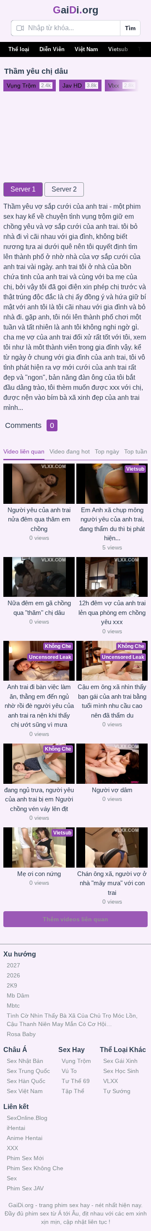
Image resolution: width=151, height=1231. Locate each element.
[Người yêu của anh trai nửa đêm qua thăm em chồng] (39, 484)
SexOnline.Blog (27, 1117)
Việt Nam (86, 49)
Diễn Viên (52, 49)
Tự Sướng (116, 1091)
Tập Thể (73, 1091)
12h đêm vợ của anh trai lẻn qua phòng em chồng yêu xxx (112, 612)
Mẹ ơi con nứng (39, 873)
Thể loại (18, 49)
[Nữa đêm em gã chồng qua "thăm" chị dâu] (39, 577)
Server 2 (64, 189)
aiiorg (76, 10)
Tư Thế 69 (76, 1081)
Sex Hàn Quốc (26, 1081)
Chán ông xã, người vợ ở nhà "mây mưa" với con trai (112, 883)
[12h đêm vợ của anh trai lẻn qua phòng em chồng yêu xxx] (112, 577)
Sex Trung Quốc (28, 1071)
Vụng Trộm (76, 1060)
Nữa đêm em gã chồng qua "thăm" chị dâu (39, 607)
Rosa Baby (21, 1034)
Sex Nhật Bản (25, 1060)
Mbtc (13, 1005)
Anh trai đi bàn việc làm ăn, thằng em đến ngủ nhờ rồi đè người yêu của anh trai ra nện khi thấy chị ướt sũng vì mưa (39, 705)
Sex (12, 1178)
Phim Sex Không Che (35, 1168)
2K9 (12, 985)
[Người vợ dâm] (112, 764)
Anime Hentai (24, 1138)
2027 (13, 965)
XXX (12, 1148)
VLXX (110, 1081)
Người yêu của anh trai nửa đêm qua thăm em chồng (39, 519)
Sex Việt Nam (25, 1091)
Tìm (130, 28)
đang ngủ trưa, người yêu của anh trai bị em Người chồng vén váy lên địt (39, 799)
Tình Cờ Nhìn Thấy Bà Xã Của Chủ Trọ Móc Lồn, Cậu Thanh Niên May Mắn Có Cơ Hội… (72, 1019)
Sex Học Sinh (121, 1071)
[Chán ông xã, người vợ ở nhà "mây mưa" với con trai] (112, 847)
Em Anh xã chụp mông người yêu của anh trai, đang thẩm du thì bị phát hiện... (112, 524)
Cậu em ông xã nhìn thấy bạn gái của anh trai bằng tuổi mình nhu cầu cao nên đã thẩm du (112, 701)
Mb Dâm (18, 995)
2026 (13, 975)
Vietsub (118, 49)
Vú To (69, 1071)
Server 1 (23, 189)
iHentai (16, 1128)
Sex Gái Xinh (120, 1060)
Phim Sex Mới (25, 1158)
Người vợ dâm (112, 789)
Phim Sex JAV (25, 1188)
